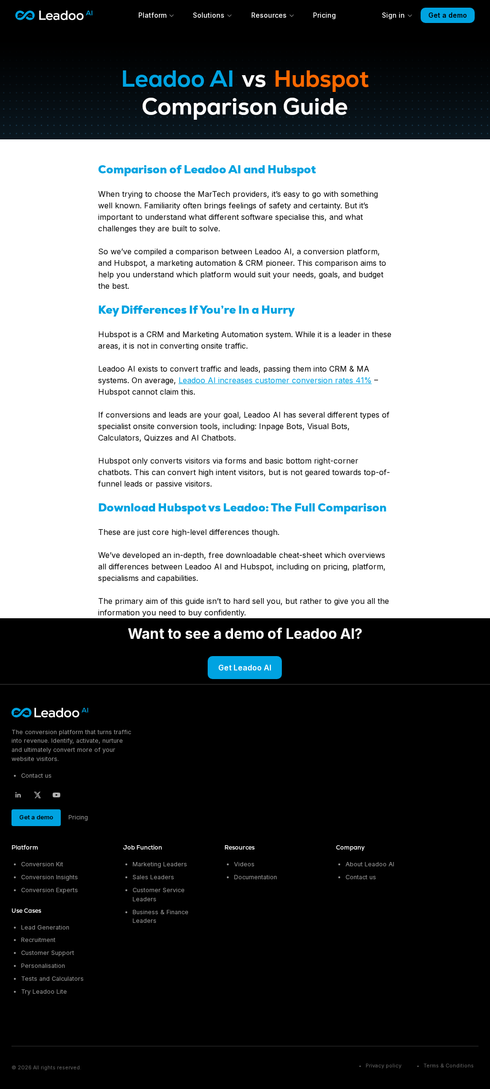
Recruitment (38, 939)
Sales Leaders (153, 877)
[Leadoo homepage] (50, 712)
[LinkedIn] (18, 795)
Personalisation (43, 965)
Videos (244, 864)
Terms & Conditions (448, 1066)
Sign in (393, 15)
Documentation (255, 877)
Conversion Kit (42, 864)
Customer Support (47, 952)
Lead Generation (45, 927)
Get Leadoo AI (244, 667)
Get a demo (447, 15)
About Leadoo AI (369, 864)
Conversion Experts (49, 890)
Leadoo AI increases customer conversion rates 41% (275, 380)
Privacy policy (383, 1066)
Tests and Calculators (52, 978)
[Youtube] (56, 795)
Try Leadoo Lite (44, 991)
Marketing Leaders (160, 864)
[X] (37, 795)
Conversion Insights (49, 877)
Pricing (324, 15)
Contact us (36, 775)
